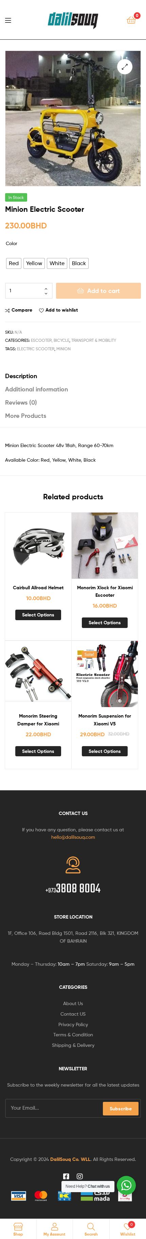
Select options (38, 615)
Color (11, 243)
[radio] (13, 263)
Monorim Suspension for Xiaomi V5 (104, 720)
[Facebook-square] (66, 1176)
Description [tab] (21, 376)
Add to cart (103, 291)
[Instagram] (79, 1176)
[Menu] (10, 19)
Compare (22, 310)
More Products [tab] (25, 416)
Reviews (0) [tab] (21, 402)
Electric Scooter (35, 348)
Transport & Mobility (93, 340)
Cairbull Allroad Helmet (38, 588)
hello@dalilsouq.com (73, 837)
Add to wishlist (61, 310)
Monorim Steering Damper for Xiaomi (38, 720)
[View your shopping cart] (131, 19)
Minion (63, 348)
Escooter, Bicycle (50, 340)
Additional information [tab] (36, 389)
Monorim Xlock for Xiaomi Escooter (105, 591)
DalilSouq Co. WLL (70, 1159)
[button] (124, 66)
